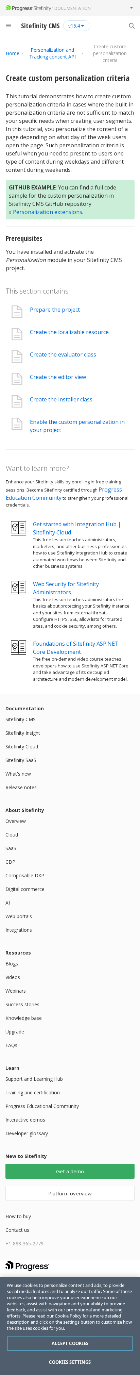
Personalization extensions (47, 212)
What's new (18, 774)
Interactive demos (25, 1119)
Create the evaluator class (63, 354)
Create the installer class (61, 399)
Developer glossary (26, 1133)
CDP (10, 862)
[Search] (131, 25)
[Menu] (8, 25)
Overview (15, 821)
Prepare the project (55, 309)
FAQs (11, 1045)
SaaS (10, 848)
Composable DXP (24, 875)
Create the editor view (58, 377)
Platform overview (70, 1193)
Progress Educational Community (42, 1106)
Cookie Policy (68, 1316)
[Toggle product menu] (131, 8)
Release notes (21, 787)
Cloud (11, 834)
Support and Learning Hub (34, 1079)
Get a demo (70, 1171)
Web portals (18, 916)
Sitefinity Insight (22, 733)
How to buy (18, 1216)
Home (12, 53)
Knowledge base (23, 1018)
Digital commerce (25, 889)
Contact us (17, 1230)
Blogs (11, 963)
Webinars (15, 991)
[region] (70, 1326)
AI (7, 902)
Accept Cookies (70, 1343)
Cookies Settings (70, 1362)
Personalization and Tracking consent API (52, 53)
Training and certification (32, 1092)
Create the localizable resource (69, 332)
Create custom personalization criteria (67, 77)
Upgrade (14, 1031)
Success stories (22, 1004)
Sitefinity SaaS (20, 760)
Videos (12, 977)
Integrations (18, 930)
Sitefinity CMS (20, 719)
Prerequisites (24, 238)
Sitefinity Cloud (21, 746)
